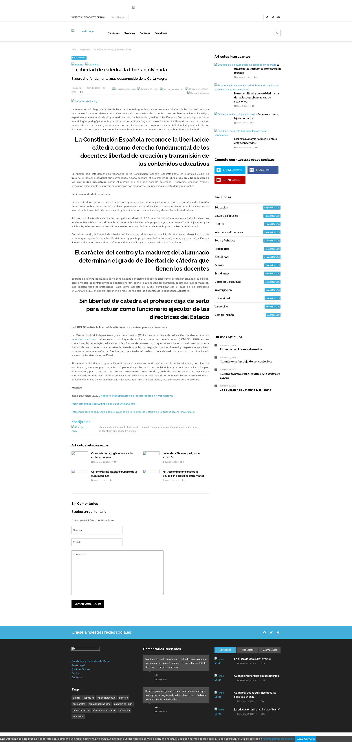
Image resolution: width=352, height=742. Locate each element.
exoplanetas (79, 704)
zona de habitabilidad (100, 704)
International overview (228, 232)
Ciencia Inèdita (224, 314)
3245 (263, 701)
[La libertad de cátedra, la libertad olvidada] (140, 101)
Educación (221, 207)
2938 (262, 680)
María (157, 707)
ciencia (76, 698)
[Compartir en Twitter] (148, 89)
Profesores (85, 50)
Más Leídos (247, 650)
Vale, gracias (306, 738)
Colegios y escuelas (227, 281)
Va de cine (221, 306)
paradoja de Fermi (123, 704)
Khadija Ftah (78, 88)
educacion (78, 716)
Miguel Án (125, 710)
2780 (262, 663)
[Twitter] (273, 17)
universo (123, 698)
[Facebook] (267, 17)
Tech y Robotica (224, 240)
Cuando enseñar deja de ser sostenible (257, 675)
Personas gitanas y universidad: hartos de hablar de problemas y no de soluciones (256, 97)
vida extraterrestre (106, 698)
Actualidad (221, 257)
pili (156, 675)
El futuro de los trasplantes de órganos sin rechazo (257, 68)
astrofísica (89, 698)
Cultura (219, 224)
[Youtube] (278, 17)
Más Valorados (270, 650)
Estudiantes (222, 273)
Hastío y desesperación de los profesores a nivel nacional (137, 395)
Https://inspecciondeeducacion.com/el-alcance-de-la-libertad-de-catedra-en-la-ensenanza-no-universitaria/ (133, 411)
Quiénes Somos (81, 669)
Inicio (74, 50)
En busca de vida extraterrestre (252, 658)
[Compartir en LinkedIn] (197, 89)
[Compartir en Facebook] (124, 89)
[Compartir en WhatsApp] (172, 89)
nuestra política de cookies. (279, 738)
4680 (263, 714)
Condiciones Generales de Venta (91, 661)
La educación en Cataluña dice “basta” (257, 709)
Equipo (76, 673)
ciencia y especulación (104, 710)
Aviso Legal (78, 665)
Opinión (219, 265)
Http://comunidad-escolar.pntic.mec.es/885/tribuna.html (103, 403)
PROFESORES (79, 58)
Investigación (223, 290)
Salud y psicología (226, 215)
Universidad (222, 298)
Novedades (225, 650)
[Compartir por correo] (198, 93)
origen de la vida (81, 710)
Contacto (77, 677)
